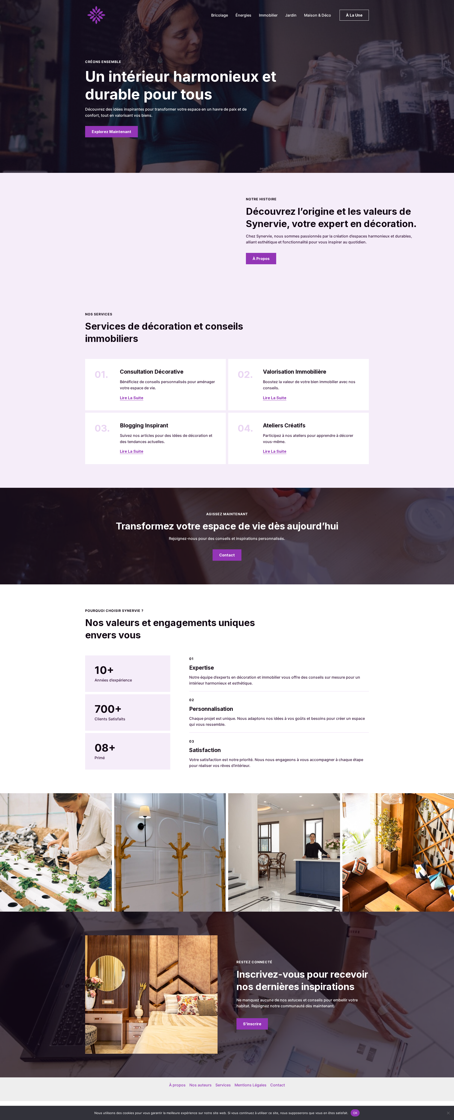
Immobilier (268, 15)
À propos (177, 1085)
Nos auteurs (200, 1085)
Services (223, 1085)
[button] (354, 15)
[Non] (448, 1113)
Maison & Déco (317, 15)
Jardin (291, 15)
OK (355, 1113)
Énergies (243, 15)
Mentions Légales (250, 1085)
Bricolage (219, 15)
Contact (277, 1085)
